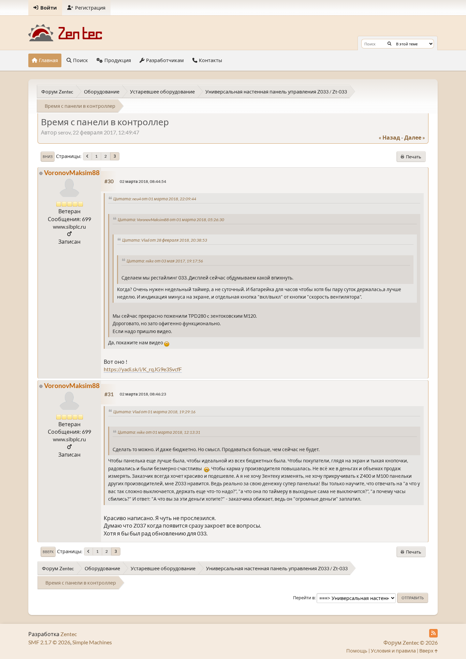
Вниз (48, 157)
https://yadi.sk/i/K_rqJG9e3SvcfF (143, 369)
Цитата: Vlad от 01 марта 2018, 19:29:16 (154, 411)
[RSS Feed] (433, 633)
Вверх (48, 552)
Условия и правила (393, 651)
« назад (389, 137)
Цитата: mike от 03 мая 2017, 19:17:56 (165, 260)
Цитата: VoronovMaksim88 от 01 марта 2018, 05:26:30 (171, 219)
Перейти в (304, 597)
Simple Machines (92, 642)
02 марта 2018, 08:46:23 (143, 394)
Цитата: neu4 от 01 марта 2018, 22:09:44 (154, 198)
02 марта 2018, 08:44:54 (143, 181)
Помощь (356, 651)
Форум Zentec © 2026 (410, 642)
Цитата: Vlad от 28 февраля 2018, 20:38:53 (164, 240)
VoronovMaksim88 (72, 172)
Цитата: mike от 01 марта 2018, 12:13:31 (159, 432)
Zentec (68, 634)
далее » (414, 137)
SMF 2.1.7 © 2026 (49, 642)
